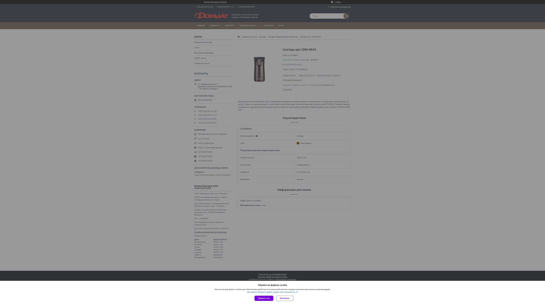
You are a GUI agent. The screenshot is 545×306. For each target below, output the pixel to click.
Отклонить (285, 298)
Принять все (264, 298)
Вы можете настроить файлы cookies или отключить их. (271, 292)
